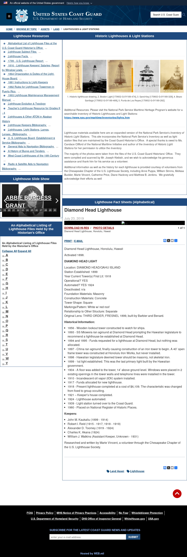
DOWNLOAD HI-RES (76, 228)
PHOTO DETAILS (103, 228)
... (46, 48)
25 (32, 210)
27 (41, 210)
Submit (133, 537)
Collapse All (9, 251)
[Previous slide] (5, 200)
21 (14, 210)
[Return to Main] (177, 496)
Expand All (24, 251)
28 (46, 210)
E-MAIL (78, 241)
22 (18, 210)
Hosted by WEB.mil (92, 553)
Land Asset (117, 471)
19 (4, 210)
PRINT (68, 241)
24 (27, 210)
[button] (80, 3)
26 (36, 210)
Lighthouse (137, 471)
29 (50, 210)
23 (23, 210)
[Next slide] (56, 200)
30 (55, 210)
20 (9, 210)
